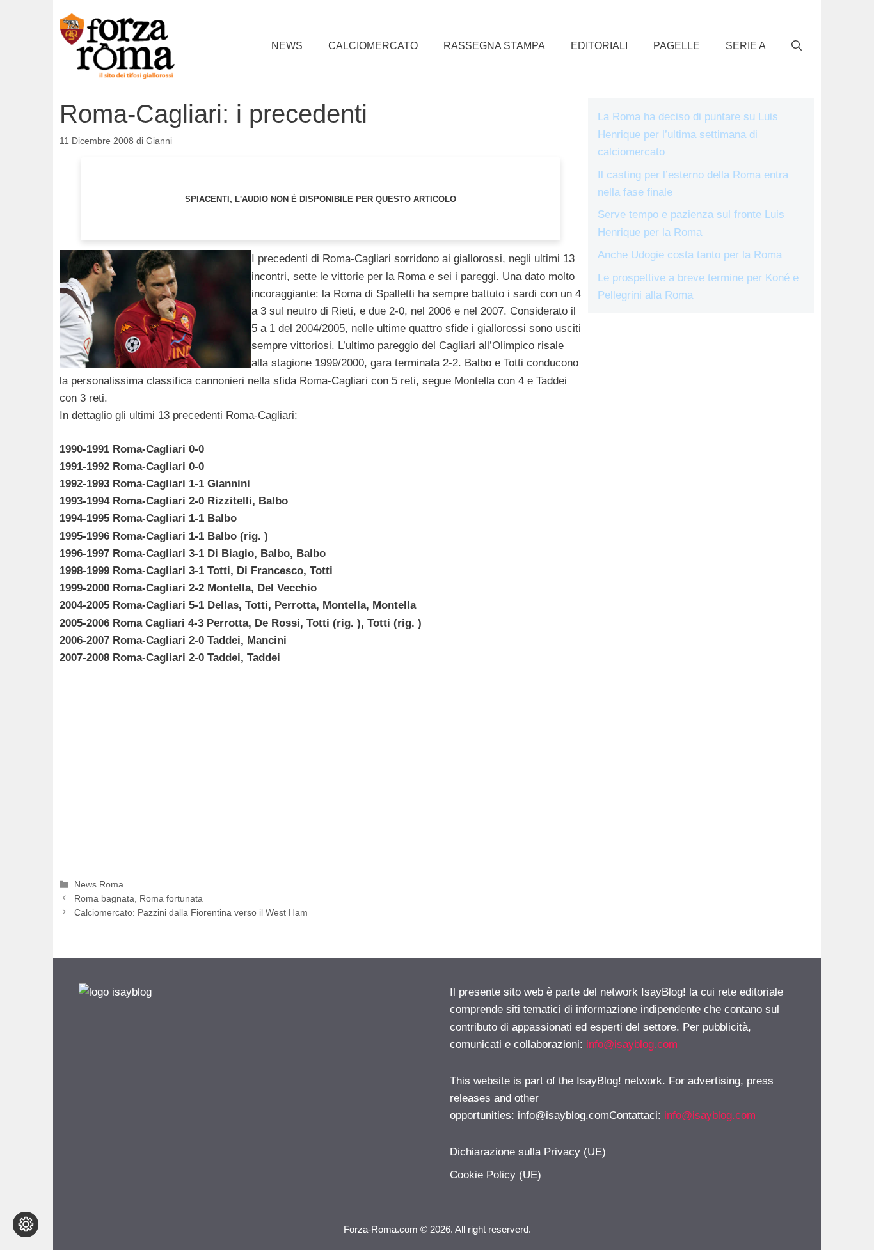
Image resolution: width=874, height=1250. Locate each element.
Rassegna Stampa (494, 45)
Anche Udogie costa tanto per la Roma (690, 255)
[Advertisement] (321, 772)
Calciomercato (373, 45)
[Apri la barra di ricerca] (796, 46)
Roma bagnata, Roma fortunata (138, 898)
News (287, 45)
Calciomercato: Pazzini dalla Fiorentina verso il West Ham (191, 912)
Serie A (746, 45)
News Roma (98, 884)
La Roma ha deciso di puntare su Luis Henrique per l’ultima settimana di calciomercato (688, 134)
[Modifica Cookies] (25, 1224)
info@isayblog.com (632, 1044)
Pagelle (676, 45)
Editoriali (599, 45)
